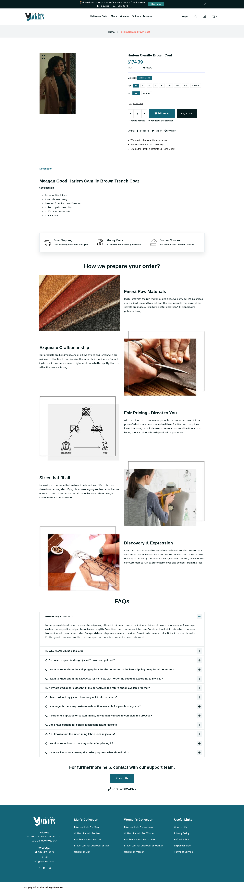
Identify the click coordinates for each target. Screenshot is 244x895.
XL (162, 85)
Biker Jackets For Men (86, 827)
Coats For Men (82, 852)
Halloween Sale (98, 16)
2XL (169, 85)
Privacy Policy (181, 833)
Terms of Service (183, 852)
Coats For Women (134, 852)
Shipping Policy (182, 845)
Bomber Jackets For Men (88, 839)
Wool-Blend (144, 77)
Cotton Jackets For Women (139, 833)
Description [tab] (45, 168)
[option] (80, 83)
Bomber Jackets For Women (140, 839)
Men (113, 16)
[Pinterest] (44, 868)
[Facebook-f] (39, 868)
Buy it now (186, 113)
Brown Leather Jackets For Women (143, 845)
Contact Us (122, 778)
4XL (185, 85)
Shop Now (156, 4)
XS (136, 85)
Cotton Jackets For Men (87, 833)
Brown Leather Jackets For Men (91, 845)
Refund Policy (181, 839)
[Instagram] (49, 868)
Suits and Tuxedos (142, 16)
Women (124, 16)
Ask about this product (161, 120)
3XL (177, 85)
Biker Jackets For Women (138, 827)
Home (111, 32)
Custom (195, 85)
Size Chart (138, 103)
